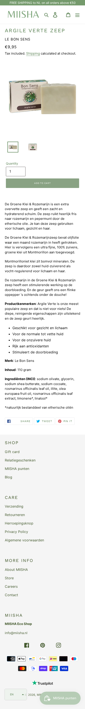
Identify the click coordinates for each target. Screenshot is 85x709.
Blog (8, 477)
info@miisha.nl (16, 633)
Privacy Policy (16, 531)
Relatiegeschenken (20, 460)
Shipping (33, 53)
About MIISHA (16, 569)
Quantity (12, 163)
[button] (16, 694)
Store (9, 578)
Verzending (14, 506)
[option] (10, 148)
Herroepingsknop (19, 523)
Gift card (12, 452)
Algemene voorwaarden (24, 540)
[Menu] (77, 14)
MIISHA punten (17, 468)
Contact (11, 595)
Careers (11, 586)
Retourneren (15, 515)
